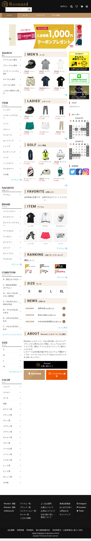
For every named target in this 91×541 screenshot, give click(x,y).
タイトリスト (8, 253)
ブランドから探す (10, 65)
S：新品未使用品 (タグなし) (10, 286)
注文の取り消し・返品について (48, 515)
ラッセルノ (7, 236)
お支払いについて (48, 511)
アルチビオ (7, 259)
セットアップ (8, 141)
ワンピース (7, 135)
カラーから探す (9, 85)
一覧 (65, 95)
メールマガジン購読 (58, 375)
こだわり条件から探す (11, 92)
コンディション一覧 (28, 511)
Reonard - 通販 (10, 504)
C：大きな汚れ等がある (11, 327)
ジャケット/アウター (10, 116)
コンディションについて (12, 334)
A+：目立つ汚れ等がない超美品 (10, 294)
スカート (6, 129)
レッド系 (6, 466)
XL (4, 366)
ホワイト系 (7, 409)
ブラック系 (7, 415)
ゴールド (6, 392)
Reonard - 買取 (10, 507)
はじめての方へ (66, 507)
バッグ (5, 158)
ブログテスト (74, 107)
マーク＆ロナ (8, 231)
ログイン (64, 6)
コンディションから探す (11, 72)
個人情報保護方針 (43, 530)
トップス (6, 110)
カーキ (5, 398)
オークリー (7, 242)
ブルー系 (6, 443)
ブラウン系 (7, 426)
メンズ (25, 15)
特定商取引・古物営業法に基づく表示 (67, 530)
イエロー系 (7, 460)
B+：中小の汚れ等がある (10, 311)
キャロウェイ (8, 217)
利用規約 (30, 530)
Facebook (82, 507)
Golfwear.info (9, 511)
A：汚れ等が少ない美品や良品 (10, 303)
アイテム (6, 195)
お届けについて (47, 507)
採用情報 (20, 530)
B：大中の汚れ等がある (10, 319)
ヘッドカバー (8, 163)
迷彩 (5, 404)
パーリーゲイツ (9, 211)
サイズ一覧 (24, 514)
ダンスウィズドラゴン (11, 224)
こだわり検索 (25, 518)
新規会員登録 (36, 374)
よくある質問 (46, 504)
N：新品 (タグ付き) (10, 279)
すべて (9, 15)
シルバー (6, 387)
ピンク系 (6, 471)
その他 (5, 174)
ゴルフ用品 (56, 15)
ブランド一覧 (62, 277)
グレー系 (6, 420)
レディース (40, 15)
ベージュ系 (7, 454)
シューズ (6, 146)
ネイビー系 (7, 437)
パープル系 (7, 449)
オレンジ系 (7, 477)
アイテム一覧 (62, 248)
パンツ (5, 124)
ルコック (6, 248)
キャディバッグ (9, 152)
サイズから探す (9, 79)
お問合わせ (64, 511)
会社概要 (11, 530)
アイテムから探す (10, 60)
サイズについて (15, 372)
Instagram (82, 504)
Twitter (81, 511)
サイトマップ (65, 514)
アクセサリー (8, 169)
